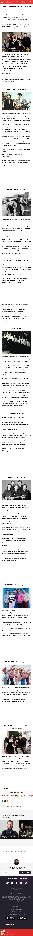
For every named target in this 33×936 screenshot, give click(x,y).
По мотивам (5, 788)
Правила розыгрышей (16, 909)
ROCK (16, 2)
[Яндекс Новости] (5, 796)
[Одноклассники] (7, 801)
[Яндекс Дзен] (15, 796)
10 (31, 934)
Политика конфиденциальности (16, 914)
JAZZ (23, 2)
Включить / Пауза (3, 932)
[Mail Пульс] (23, 796)
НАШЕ (8, 2)
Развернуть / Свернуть (16, 929)
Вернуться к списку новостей (11, 806)
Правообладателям (16, 911)
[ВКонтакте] (2, 801)
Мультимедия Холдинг (17, 888)
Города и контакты (16, 906)
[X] (5, 801)
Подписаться (25, 872)
